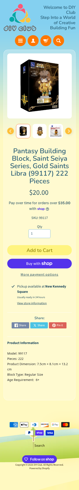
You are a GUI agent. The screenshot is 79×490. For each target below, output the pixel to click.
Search (39, 445)
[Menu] (20, 40)
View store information (32, 303)
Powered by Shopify (39, 468)
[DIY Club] (20, 18)
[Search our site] (58, 40)
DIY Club (38, 464)
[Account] (33, 40)
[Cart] (45, 40)
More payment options (39, 274)
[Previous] (10, 131)
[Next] (68, 131)
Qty (39, 226)
